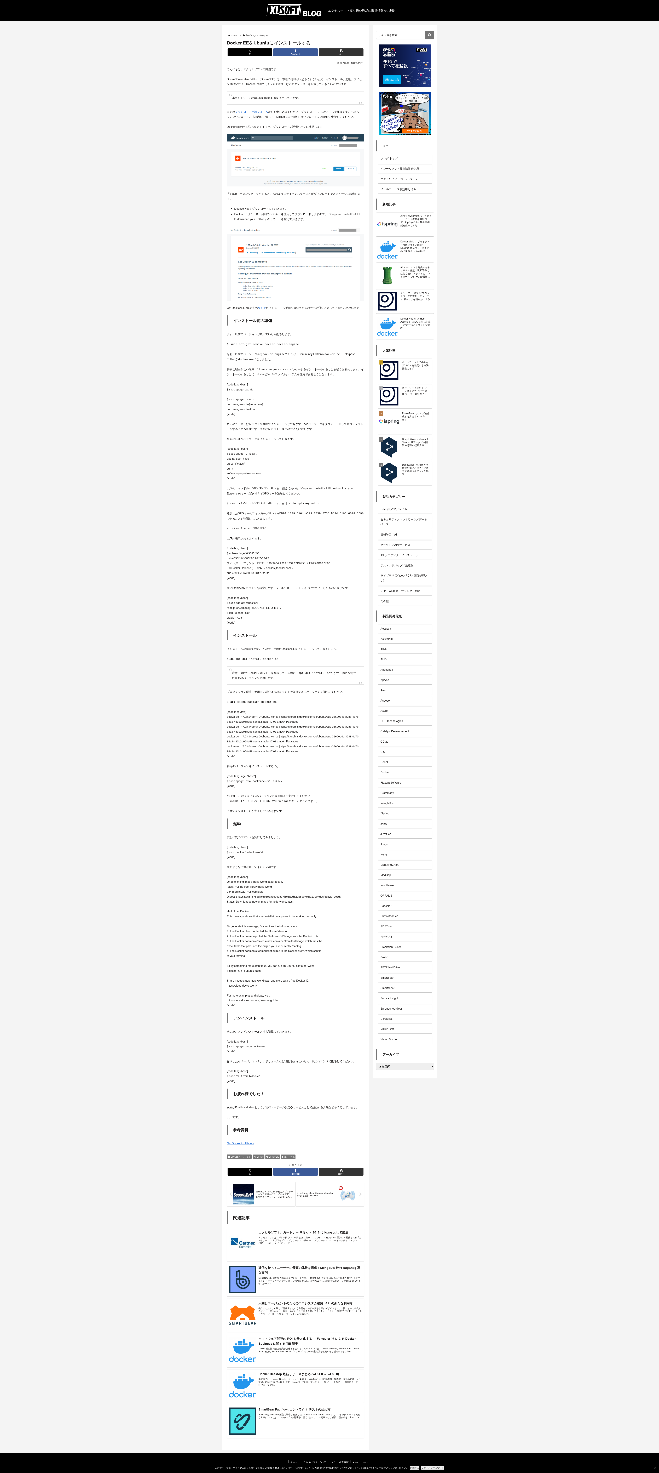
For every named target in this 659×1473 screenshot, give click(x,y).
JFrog (383, 824)
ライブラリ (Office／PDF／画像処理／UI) (404, 577)
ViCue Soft (387, 1029)
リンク (262, 308)
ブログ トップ (389, 158)
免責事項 (344, 1462)
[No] (654, 1468)
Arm (382, 690)
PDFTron (386, 926)
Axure (384, 711)
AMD (383, 659)
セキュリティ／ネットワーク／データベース (403, 521)
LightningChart (389, 865)
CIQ (382, 752)
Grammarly (387, 793)
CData (384, 741)
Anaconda (386, 670)
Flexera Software (390, 782)
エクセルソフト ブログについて (318, 1462)
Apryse (384, 680)
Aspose (385, 700)
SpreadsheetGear (391, 1008)
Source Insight (389, 998)
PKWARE (386, 937)
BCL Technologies (391, 721)
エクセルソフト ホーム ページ (399, 179)
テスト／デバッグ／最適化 (396, 565)
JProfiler (385, 834)
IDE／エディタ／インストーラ (399, 555)
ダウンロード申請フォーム (251, 112)
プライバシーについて (432, 1467)
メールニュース (360, 1462)
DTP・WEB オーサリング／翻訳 (400, 591)
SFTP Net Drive (390, 967)
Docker (260, 1156)
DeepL (384, 762)
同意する (414, 1467)
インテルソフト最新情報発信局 (399, 168)
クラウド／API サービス (395, 545)
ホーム (293, 1462)
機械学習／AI (388, 534)
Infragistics (387, 803)
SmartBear (387, 978)
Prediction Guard (390, 947)
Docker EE (274, 1156)
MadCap (385, 875)
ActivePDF (387, 639)
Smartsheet (387, 988)
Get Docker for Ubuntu (240, 1143)
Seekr (384, 957)
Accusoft (385, 628)
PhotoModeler (389, 916)
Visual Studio (388, 1039)
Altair (383, 649)
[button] (341, 52)
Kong (383, 854)
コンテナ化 (289, 1156)
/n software (387, 885)
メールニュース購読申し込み (398, 189)
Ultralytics (386, 1019)
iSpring (384, 813)
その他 (384, 601)
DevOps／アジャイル (241, 1156)
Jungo (384, 844)
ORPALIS (386, 895)
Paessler (385, 906)
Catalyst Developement (394, 731)
